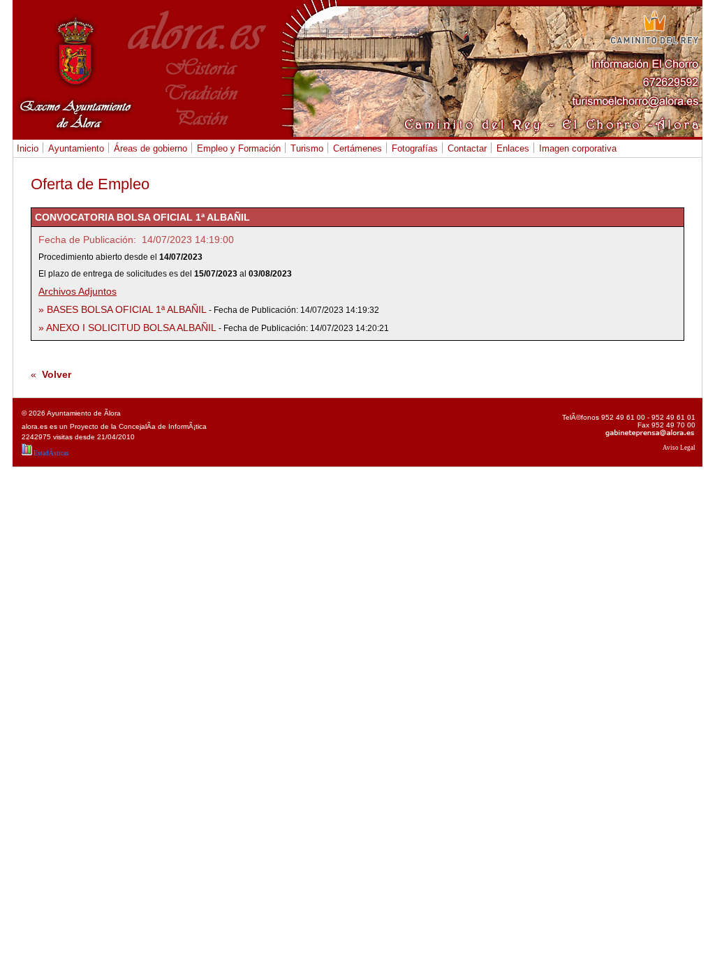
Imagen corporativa (578, 148)
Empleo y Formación (237, 148)
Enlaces (512, 148)
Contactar (465, 148)
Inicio (27, 148)
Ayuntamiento (74, 148)
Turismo (305, 148)
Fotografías (413, 148)
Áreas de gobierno (148, 148)
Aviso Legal (679, 447)
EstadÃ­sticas (50, 453)
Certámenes (356, 148)
